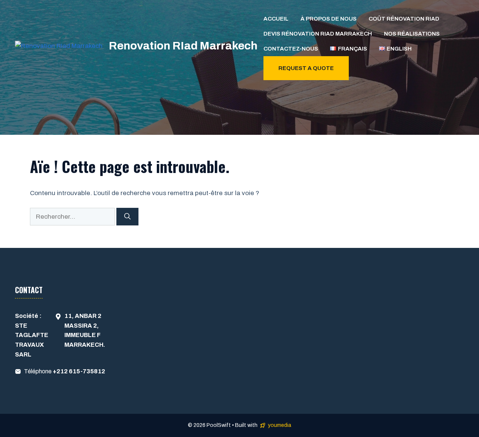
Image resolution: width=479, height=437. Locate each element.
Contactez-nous (290, 49)
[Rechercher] (127, 217)
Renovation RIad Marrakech (183, 46)
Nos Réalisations (412, 34)
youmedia (279, 425)
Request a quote (306, 68)
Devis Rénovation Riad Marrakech (317, 34)
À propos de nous (328, 19)
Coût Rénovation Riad (404, 19)
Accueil (276, 19)
